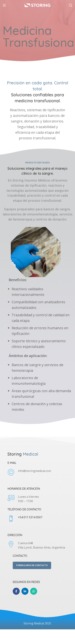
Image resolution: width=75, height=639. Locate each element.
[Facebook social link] (16, 591)
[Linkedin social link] (24, 591)
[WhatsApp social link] (33, 591)
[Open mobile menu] (4, 5)
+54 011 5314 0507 (30, 517)
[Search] (70, 5)
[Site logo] (37, 5)
